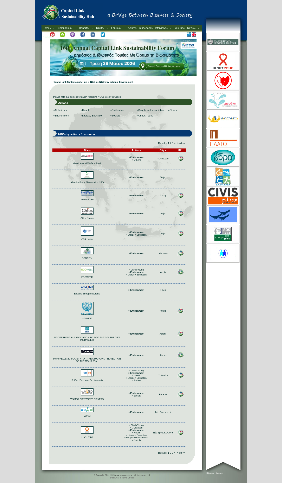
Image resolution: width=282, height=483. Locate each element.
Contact (219, 473)
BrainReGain (87, 199)
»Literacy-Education (92, 115)
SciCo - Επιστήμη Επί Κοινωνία (87, 380)
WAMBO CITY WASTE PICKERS (87, 399)
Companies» (64, 28)
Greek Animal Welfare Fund (87, 163)
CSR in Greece (72, 13)
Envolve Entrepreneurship (87, 293)
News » (191, 28)
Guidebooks (146, 28)
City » (163, 150)
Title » (87, 150)
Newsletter (49, 36)
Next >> (181, 143)
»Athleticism (60, 110)
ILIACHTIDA (87, 437)
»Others (172, 110)
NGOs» (99, 28)
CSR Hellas (87, 239)
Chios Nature (87, 218)
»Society (115, 115)
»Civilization (117, 110)
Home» (46, 28)
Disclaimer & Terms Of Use (122, 478)
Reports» (83, 28)
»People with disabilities (150, 110)
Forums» (115, 28)
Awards (132, 28)
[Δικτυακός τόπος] (123, 75)
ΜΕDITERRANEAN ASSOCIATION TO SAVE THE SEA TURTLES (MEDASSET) (87, 338)
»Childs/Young (145, 115)
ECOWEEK (87, 277)
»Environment (61, 115)
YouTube (180, 28)
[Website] (222, 51)
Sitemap (210, 473)
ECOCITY (87, 258)
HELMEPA (87, 318)
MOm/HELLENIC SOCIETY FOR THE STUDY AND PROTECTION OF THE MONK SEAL (87, 359)
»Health (85, 110)
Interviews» (161, 28)
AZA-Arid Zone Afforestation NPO (87, 182)
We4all (87, 416)
